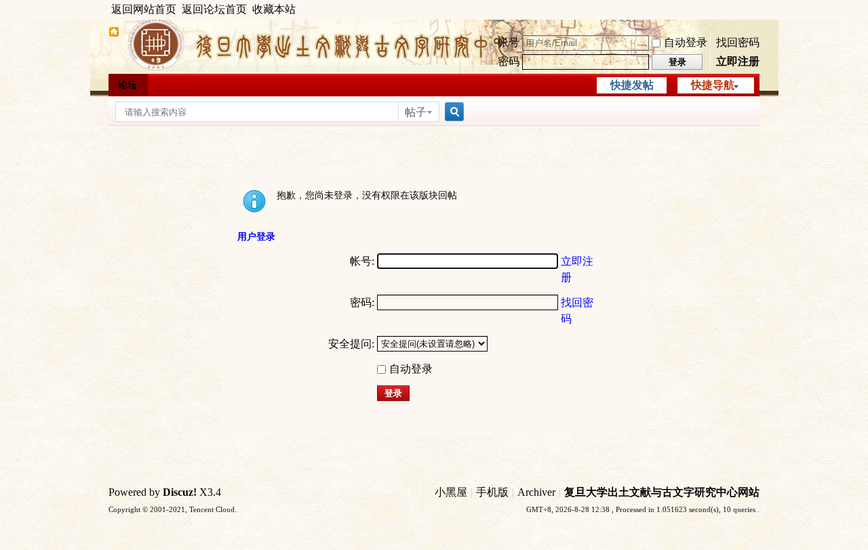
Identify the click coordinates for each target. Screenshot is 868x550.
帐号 (508, 42)
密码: (362, 302)
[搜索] (452, 112)
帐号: (362, 261)
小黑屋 (451, 492)
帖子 (416, 112)
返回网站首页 (143, 9)
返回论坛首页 (214, 9)
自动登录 (685, 42)
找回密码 (738, 42)
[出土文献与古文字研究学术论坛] (113, 33)
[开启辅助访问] (756, 9)
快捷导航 (712, 85)
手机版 (492, 492)
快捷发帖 (632, 85)
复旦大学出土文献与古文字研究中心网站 (662, 492)
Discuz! (180, 492)
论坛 (127, 85)
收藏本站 (274, 9)
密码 (508, 61)
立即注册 (738, 61)
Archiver (536, 492)
